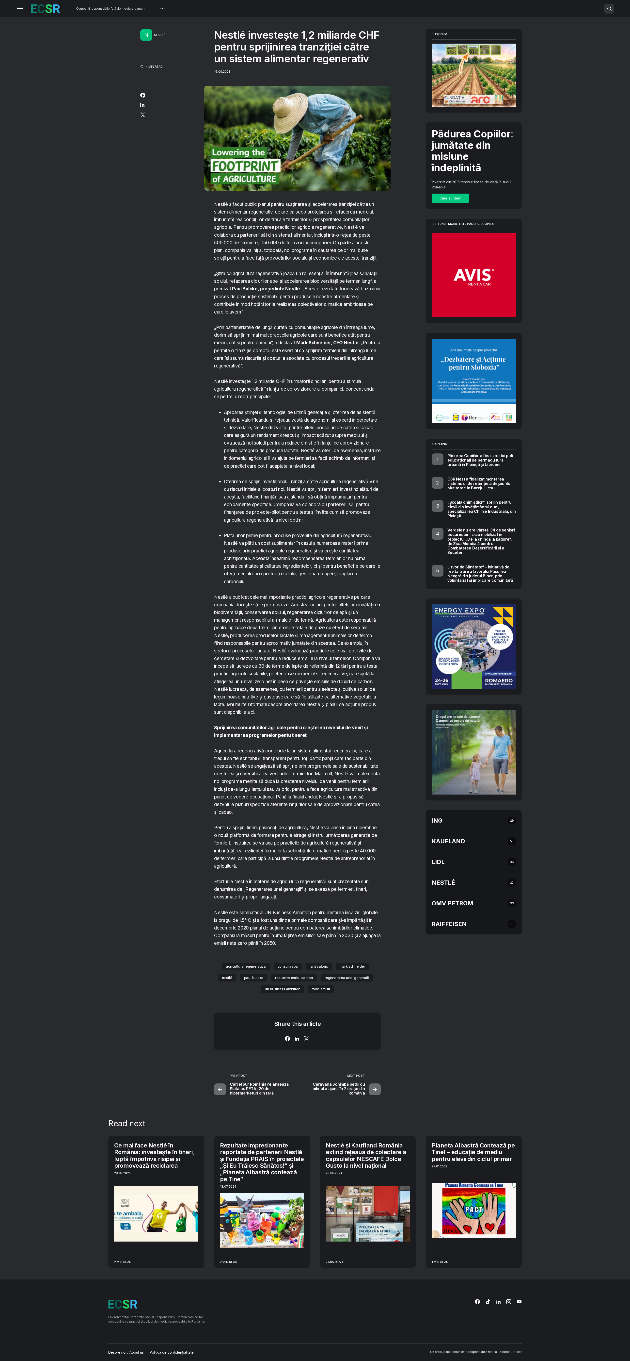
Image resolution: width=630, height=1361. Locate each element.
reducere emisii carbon (294, 978)
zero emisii (321, 989)
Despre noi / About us (126, 1352)
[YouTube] (519, 1301)
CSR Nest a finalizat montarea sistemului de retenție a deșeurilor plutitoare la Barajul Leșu (479, 483)
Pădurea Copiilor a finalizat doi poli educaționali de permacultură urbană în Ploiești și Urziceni (480, 460)
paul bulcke (253, 978)
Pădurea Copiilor (510, 1352)
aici (250, 712)
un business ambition (282, 989)
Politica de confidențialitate (172, 1352)
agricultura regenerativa (246, 966)
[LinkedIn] (498, 1301)
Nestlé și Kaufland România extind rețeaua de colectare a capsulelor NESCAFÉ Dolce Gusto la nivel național (366, 1155)
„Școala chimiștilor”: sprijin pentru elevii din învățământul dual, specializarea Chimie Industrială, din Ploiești (481, 509)
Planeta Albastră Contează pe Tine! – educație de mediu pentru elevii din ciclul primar (473, 1152)
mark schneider (352, 966)
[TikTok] (488, 1301)
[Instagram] (508, 1301)
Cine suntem (450, 198)
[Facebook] (477, 1301)
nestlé (227, 978)
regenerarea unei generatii (347, 978)
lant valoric (319, 966)
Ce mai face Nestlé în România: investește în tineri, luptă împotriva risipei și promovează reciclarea (154, 1155)
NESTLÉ (159, 35)
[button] (20, 8)
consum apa (288, 966)
